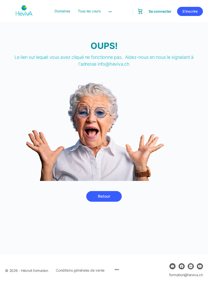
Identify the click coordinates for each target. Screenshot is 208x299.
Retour (104, 196)
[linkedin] (191, 266)
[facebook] (182, 266)
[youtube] (200, 266)
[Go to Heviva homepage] (24, 11)
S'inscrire (190, 11)
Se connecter (160, 11)
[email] (172, 266)
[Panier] (140, 11)
